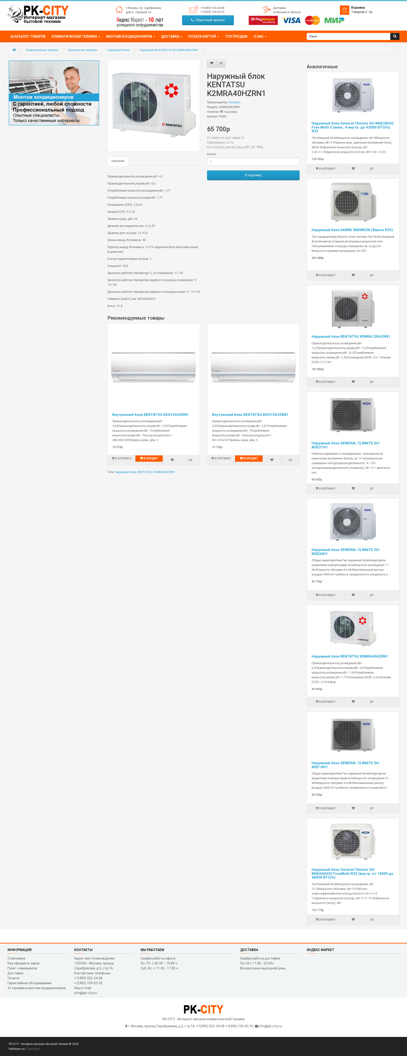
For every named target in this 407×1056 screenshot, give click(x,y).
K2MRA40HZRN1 (164, 472)
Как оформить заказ (24, 963)
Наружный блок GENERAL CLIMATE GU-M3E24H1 (346, 552)
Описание (117, 161)
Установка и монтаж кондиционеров (37, 988)
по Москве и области (287, 12)
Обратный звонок (209, 20)
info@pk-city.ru (270, 1026)
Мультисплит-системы (82, 50)
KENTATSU (144, 472)
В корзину (253, 175)
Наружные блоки (118, 50)
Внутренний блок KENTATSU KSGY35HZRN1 (250, 415)
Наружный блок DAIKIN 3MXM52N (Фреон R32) (352, 230)
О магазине (16, 958)
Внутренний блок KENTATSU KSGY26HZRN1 (150, 415)
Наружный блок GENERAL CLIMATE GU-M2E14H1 (346, 765)
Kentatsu (234, 102)
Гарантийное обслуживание (30, 983)
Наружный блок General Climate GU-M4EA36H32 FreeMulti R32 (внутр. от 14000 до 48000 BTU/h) (352, 873)
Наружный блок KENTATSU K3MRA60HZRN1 (350, 656)
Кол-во (211, 154)
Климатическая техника (42, 50)
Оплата (13, 978)
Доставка (279, 8)
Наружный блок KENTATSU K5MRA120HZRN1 (351, 336)
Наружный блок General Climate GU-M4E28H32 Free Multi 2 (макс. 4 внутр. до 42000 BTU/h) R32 (353, 127)
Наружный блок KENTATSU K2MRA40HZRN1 (169, 50)
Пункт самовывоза (22, 968)
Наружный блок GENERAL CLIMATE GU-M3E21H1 (346, 445)
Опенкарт (33, 1049)
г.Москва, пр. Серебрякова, (144, 8)
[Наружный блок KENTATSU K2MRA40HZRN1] (153, 105)
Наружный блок (125, 472)
